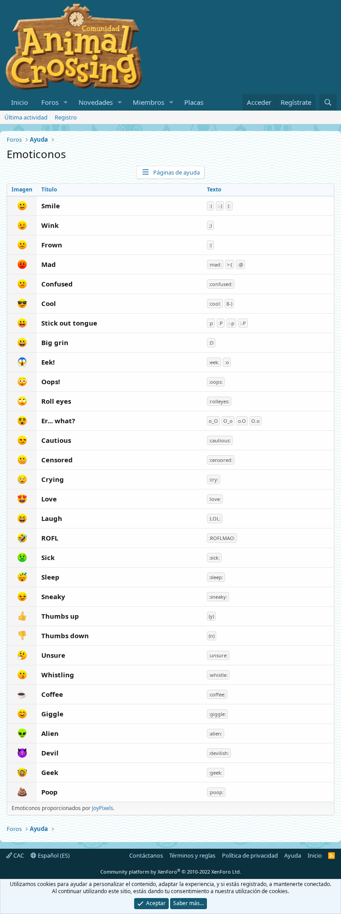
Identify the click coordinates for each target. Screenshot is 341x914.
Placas (193, 102)
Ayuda (292, 855)
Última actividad (26, 117)
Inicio (19, 102)
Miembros (148, 102)
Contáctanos (146, 855)
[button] (65, 102)
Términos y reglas (192, 855)
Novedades (96, 102)
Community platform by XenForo (170, 871)
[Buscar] (328, 102)
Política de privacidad (250, 855)
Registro (66, 117)
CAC (18, 855)
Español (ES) (53, 855)
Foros (50, 102)
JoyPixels (102, 808)
